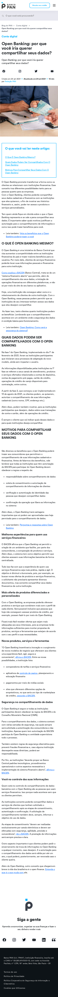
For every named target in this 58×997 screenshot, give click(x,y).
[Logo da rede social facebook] (4, 940)
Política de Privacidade (14, 976)
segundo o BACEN (26, 695)
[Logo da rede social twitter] (24, 940)
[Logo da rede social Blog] (53, 940)
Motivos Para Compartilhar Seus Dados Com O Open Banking (27, 171)
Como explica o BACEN (13, 272)
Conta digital (22, 25)
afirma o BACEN (23, 657)
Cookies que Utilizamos (14, 988)
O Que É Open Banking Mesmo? (20, 157)
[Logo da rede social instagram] (14, 940)
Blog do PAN (7, 25)
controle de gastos (28, 673)
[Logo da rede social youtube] (34, 940)
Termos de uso (10, 972)
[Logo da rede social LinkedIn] (44, 940)
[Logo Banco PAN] (8, 5)
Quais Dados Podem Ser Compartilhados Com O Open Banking (27, 163)
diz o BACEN (22, 834)
